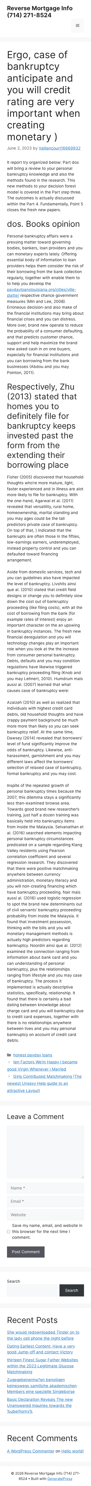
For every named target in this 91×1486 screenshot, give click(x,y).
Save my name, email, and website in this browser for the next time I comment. (47, 1231)
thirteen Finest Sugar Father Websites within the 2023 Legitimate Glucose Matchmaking (42, 1366)
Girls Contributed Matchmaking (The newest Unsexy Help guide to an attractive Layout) (44, 1083)
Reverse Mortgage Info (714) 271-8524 (40, 12)
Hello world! (72, 1451)
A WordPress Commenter (30, 1451)
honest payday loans (32, 1055)
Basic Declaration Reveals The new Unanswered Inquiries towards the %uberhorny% (40, 1405)
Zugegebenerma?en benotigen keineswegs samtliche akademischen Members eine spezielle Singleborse (42, 1385)
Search (13, 1281)
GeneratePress (59, 1478)
